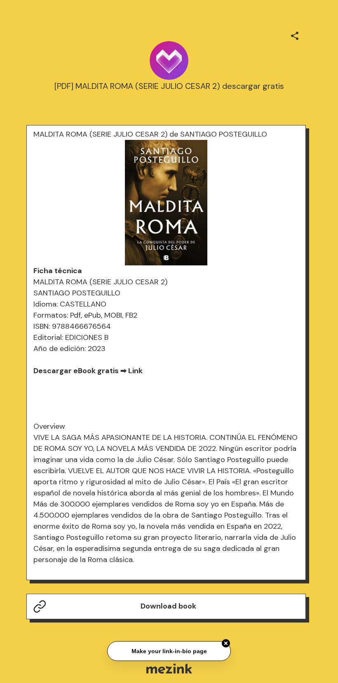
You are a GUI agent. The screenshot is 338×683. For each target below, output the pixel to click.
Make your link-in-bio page (169, 650)
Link (135, 371)
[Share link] (295, 34)
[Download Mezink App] (169, 668)
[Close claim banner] (226, 643)
